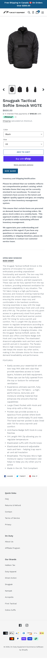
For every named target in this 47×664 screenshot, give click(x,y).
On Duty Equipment (18, 647)
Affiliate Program (12, 548)
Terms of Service (12, 518)
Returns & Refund (13, 505)
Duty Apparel (10, 572)
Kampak (8, 591)
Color (5, 130)
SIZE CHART (8, 261)
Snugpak (9, 584)
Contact (8, 512)
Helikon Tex (10, 565)
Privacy (8, 525)
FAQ (7, 499)
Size (5, 139)
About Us (9, 542)
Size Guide (10, 171)
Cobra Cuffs (10, 610)
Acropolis (9, 597)
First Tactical (11, 604)
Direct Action (11, 578)
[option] (12, 90)
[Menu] (42, 12)
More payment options (23, 165)
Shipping (7, 121)
